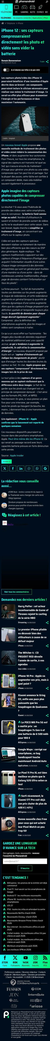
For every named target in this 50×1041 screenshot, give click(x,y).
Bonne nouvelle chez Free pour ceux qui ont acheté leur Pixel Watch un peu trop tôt (32, 825)
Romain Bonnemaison (11, 60)
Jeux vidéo (22, 668)
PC (16, 12)
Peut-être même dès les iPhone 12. (26, 439)
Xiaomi (21, 715)
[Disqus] (25, 554)
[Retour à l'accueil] (25, 1)
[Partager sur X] (4, 468)
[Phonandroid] (6, 1014)
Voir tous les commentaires (16, 592)
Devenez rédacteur (29, 972)
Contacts (42, 972)
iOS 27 (10, 905)
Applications (37, 17)
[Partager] (47, 61)
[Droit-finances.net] (14, 1000)
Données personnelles (36, 975)
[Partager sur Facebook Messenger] (29, 468)
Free (20, 835)
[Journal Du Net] (14, 995)
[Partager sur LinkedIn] (21, 468)
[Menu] (3, 1)
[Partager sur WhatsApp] (37, 468)
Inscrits (35, 963)
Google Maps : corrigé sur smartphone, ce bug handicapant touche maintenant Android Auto (32, 755)
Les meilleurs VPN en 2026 (19, 949)
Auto (32, 12)
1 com (42, 61)
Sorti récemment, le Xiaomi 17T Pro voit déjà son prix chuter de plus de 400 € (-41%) (32, 802)
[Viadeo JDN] (14, 1006)
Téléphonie (6, 12)
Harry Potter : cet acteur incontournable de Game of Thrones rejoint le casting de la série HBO (33, 612)
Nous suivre (45, 468)
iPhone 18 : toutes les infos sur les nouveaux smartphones (26, 900)
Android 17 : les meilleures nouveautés (24, 895)
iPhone (46, 17)
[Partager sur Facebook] (12, 468)
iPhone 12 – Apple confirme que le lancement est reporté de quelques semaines (22, 422)
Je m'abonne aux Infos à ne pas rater (25, 69)
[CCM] (36, 989)
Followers (15, 963)
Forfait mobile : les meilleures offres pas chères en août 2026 (25, 940)
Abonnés (26, 963)
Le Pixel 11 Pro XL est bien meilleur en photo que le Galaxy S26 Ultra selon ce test (32, 778)
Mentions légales (19, 975)
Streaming (22, 622)
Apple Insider (17, 455)
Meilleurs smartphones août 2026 (22, 946)
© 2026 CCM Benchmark (34, 977)
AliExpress (22, 742)
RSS (45, 963)
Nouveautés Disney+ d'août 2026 (22, 916)
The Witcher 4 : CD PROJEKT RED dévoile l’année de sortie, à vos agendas (31, 658)
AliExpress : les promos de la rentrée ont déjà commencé (27, 884)
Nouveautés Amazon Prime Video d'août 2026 (25, 922)
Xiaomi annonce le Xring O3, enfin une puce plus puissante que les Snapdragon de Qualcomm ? (32, 703)
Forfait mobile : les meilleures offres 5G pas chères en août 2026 (26, 934)
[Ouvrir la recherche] (47, 1)
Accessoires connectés (22, 17)
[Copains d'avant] (36, 1000)
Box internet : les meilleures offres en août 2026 (26, 928)
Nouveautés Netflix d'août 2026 (21, 913)
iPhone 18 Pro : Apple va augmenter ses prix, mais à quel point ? (33, 680)
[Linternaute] (36, 994)
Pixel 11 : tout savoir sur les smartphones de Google (26, 890)
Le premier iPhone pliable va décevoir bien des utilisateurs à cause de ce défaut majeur (32, 635)
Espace (40, 12)
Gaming (24, 12)
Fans (5, 963)
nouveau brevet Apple (16, 145)
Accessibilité (18, 977)
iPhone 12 (6, 461)
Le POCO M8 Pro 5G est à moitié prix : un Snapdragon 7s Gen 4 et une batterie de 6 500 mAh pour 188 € (33, 730)
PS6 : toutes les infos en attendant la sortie (26, 909)
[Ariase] (36, 1006)
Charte (9, 977)
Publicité (8, 975)
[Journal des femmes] (14, 989)
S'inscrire (25, 868)
